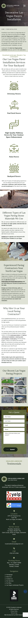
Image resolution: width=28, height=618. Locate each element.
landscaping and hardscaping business (11, 281)
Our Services (9, 581)
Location (14, 514)
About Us (8, 576)
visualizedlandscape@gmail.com (14, 544)
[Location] (14, 511)
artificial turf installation (8, 337)
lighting (24, 335)
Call (14, 551)
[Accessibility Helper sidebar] (25, 591)
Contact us (4, 236)
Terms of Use (14, 613)
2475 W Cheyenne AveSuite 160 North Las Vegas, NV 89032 (14, 517)
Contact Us (9, 579)
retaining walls (19, 337)
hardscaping (13, 338)
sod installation (5, 338)
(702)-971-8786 (14, 553)
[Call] (14, 548)
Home (2, 29)
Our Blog (8, 583)
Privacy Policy (14, 611)
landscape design (15, 335)
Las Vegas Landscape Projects (14, 585)
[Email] (14, 539)
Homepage (9, 574)
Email (14, 542)
